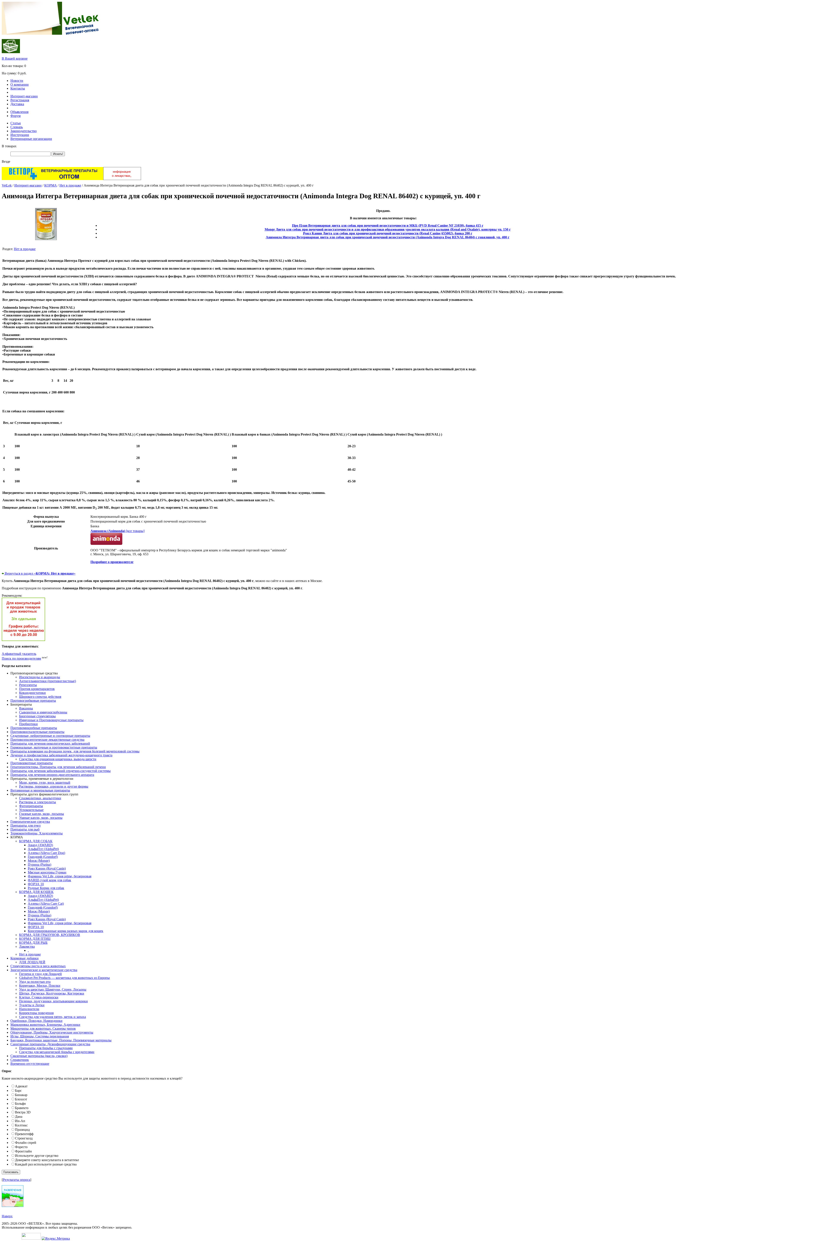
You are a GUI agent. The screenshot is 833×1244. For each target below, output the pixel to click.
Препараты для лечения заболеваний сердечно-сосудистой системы (60, 771)
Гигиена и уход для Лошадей (40, 974)
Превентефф (24, 1134)
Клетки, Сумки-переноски (38, 997)
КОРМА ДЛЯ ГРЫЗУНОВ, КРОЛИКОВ (49, 935)
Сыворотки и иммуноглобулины (43, 712)
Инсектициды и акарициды (39, 677)
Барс (18, 1090)
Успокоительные (31, 810)
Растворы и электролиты (37, 802)
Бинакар (21, 1095)
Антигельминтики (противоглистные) (47, 681)
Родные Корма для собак (46, 888)
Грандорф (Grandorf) (43, 857)
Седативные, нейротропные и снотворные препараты (50, 736)
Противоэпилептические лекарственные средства (47, 739)
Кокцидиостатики (32, 693)
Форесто (21, 1147)
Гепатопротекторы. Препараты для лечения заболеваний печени (58, 767)
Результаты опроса (16, 1180)
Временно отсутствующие (29, 1063)
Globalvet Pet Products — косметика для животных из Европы (64, 978)
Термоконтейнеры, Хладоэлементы (36, 833)
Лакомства (27, 946)
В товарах (9, 146)
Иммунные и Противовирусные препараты (51, 720)
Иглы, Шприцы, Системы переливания (39, 1036)
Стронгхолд (24, 1138)
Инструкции (19, 135)
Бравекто (21, 1108)
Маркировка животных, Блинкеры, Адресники (45, 1024)
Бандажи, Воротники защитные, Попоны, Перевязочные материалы (61, 1040)
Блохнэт (21, 1099)
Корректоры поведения (36, 1013)
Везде (6, 161)
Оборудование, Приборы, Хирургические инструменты (51, 1032)
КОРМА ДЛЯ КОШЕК (36, 892)
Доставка (17, 104)
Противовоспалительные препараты (37, 732)
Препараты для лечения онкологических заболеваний (50, 743)
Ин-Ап (20, 1121)
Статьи (15, 123)
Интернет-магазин (24, 96)
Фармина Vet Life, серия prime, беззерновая (59, 876)
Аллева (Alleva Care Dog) (46, 853)
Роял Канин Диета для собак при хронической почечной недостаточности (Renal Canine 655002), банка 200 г (387, 233)
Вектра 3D (23, 1112)
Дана (18, 1116)
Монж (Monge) (39, 860)
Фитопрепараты (31, 806)
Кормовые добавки (24, 958)
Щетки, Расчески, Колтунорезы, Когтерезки (51, 993)
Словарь (16, 127)
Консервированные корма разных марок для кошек (65, 931)
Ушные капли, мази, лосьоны (40, 817)
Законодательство (23, 131)
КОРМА (50, 185)
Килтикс (21, 1125)
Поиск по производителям (21, 658)
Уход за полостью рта (35, 981)
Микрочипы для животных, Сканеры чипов (43, 1028)
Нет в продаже (70, 185)
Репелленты (28, 685)
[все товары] (117, 531)
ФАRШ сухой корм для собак (49, 880)
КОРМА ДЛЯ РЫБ (33, 942)
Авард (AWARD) (40, 845)
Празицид (22, 1129)
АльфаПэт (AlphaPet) (43, 849)
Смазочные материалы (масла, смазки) (38, 1056)
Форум (15, 116)
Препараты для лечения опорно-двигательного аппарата (52, 775)
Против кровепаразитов (37, 689)
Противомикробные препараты (33, 728)
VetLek (7, 185)
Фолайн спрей (25, 1142)
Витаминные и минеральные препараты (40, 790)
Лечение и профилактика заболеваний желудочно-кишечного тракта (61, 755)
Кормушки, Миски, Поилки (39, 985)
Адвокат (21, 1086)
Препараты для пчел (25, 825)
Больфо (20, 1103)
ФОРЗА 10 (36, 884)
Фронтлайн (23, 1151)
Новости (16, 80)
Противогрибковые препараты (33, 700)
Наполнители (29, 1009)
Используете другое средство (36, 1155)
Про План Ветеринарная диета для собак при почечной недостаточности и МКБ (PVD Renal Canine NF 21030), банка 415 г (387, 225)
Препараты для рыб (24, 829)
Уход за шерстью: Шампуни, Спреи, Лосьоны (52, 989)
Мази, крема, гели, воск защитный (44, 782)
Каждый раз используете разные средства (46, 1164)
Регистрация (19, 100)
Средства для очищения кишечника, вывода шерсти (57, 759)
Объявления (19, 112)
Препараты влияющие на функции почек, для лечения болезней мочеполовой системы (74, 751)
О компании (19, 84)
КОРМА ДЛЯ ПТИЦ (35, 939)
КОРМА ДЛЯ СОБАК (35, 841)
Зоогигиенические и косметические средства (43, 970)
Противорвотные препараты (31, 763)
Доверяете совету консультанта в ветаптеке (47, 1160)
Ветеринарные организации (31, 139)
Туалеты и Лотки (31, 1005)
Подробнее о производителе (111, 562)
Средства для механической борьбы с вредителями (56, 1052)
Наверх (7, 1216)
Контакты (17, 88)
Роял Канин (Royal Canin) (47, 868)
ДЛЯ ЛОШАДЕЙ (32, 962)
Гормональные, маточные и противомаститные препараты (53, 747)
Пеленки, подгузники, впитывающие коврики (53, 1001)
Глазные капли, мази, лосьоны (41, 814)
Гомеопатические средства (30, 821)
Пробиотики (28, 724)
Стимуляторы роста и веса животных (38, 966)
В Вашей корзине (15, 58)
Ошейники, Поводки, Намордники (36, 1021)
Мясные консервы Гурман (47, 872)
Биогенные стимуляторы (37, 716)
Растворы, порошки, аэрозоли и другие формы (53, 786)
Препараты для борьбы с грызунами (46, 1048)
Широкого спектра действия (40, 696)
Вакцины (26, 708)
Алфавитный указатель (19, 654)
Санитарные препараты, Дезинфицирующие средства (50, 1044)
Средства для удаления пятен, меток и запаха (52, 1017)
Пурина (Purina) (39, 864)
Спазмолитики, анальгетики (40, 798)
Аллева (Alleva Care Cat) (46, 903)
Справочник (19, 1060)
